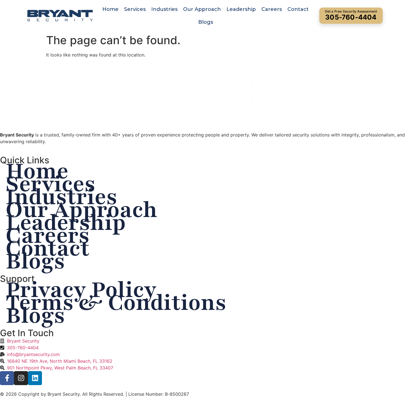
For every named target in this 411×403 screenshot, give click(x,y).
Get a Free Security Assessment (351, 15)
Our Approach (202, 9)
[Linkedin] (35, 378)
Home (110, 9)
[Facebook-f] (7, 378)
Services (135, 9)
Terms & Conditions (116, 302)
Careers (271, 9)
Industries (164, 9)
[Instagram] (21, 378)
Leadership (241, 9)
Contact (298, 9)
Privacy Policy (81, 289)
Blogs (205, 22)
